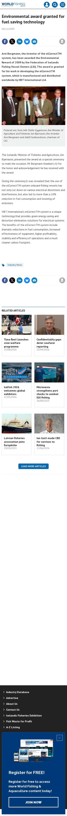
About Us (12, 703)
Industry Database (17, 692)
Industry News (15, 264)
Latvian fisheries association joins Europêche (14, 441)
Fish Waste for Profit (19, 721)
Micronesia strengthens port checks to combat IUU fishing (47, 392)
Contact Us (13, 709)
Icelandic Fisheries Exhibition (24, 715)
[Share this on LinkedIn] (19, 41)
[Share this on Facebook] (5, 41)
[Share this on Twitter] (12, 41)
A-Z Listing (13, 727)
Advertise (12, 698)
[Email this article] (34, 41)
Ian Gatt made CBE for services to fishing (48, 441)
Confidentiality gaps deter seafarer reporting (49, 343)
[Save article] (62, 41)
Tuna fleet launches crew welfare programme (16, 343)
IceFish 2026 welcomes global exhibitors (14, 390)
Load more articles (33, 466)
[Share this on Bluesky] (27, 41)
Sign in (21, 34)
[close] (65, 34)
